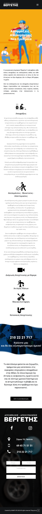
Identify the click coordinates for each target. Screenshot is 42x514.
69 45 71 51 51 (25, 445)
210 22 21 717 (24, 452)
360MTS (13, 510)
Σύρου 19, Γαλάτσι (24, 439)
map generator (21, 484)
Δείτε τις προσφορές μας (21, 399)
